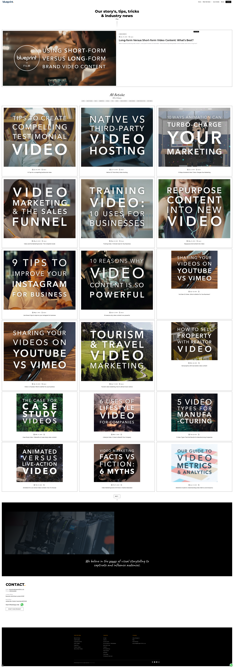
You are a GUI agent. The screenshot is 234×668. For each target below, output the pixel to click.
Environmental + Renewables (109, 643)
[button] (207, 2)
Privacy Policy (92, 662)
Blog (133, 639)
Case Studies (216, 1)
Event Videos (77, 643)
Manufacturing (106, 645)
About (222, 1)
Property (105, 647)
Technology (105, 654)
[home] (8, 2)
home (199, 1)
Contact (228, 1)
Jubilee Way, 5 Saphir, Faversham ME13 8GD (16, 601)
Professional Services (107, 656)
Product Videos (77, 647)
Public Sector (106, 650)
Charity (105, 639)
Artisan (105, 638)
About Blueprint (136, 638)
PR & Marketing (106, 648)
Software (105, 652)
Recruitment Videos (78, 648)
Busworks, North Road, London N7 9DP (15, 596)
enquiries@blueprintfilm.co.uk (16, 589)
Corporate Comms (78, 641)
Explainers (76, 645)
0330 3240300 (12, 591)
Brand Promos (77, 638)
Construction (106, 641)
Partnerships (135, 641)
